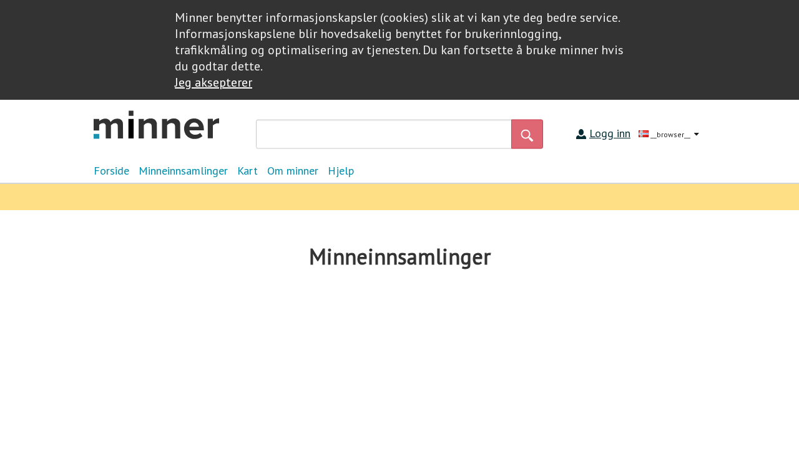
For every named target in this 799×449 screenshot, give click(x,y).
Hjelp (341, 170)
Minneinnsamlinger (183, 170)
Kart (247, 170)
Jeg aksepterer (213, 82)
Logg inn (609, 133)
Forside (111, 170)
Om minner (292, 170)
